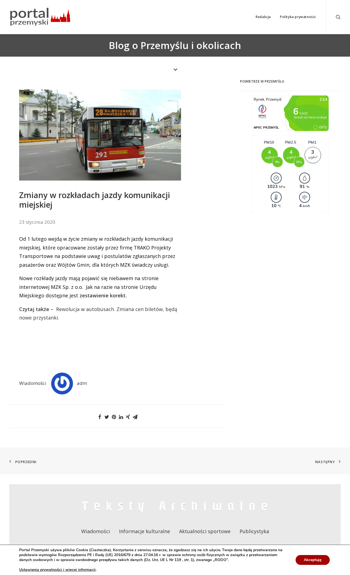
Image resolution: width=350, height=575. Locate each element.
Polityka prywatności (298, 16)
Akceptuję (313, 559)
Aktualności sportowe (205, 531)
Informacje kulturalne (144, 531)
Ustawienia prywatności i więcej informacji (57, 569)
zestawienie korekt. (103, 295)
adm (82, 383)
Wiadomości (32, 383)
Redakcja (263, 16)
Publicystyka (254, 531)
